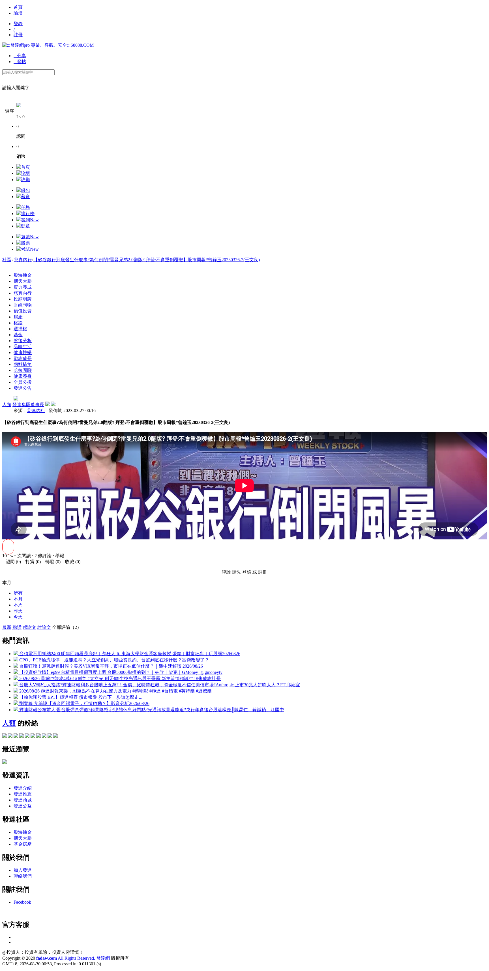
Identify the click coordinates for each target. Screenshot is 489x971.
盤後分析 (23, 340)
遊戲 (30, 236)
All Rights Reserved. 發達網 (73, 958)
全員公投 (23, 382)
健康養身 (23, 376)
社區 (6, 259)
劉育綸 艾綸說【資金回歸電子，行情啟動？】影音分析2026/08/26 (83, 703)
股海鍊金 (23, 832)
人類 (6, 404)
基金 (18, 334)
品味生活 (23, 346)
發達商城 (23, 800)
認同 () (11, 561)
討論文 (44, 627)
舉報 (59, 555)
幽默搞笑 (23, 364)
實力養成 (23, 287)
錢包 (25, 190)
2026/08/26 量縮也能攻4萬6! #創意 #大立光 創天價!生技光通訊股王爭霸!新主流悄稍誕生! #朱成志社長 (119, 678)
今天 (18, 616)
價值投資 (23, 310)
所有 (18, 593)
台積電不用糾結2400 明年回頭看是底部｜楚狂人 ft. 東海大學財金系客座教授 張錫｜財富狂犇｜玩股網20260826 (129, 653)
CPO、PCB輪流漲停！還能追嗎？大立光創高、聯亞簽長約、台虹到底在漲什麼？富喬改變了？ (113, 659)
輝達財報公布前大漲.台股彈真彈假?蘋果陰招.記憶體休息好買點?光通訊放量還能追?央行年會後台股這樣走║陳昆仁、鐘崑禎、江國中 (151, 709)
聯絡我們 (23, 876)
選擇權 (20, 328)
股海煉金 (23, 275)
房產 (18, 316)
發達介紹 (23, 788)
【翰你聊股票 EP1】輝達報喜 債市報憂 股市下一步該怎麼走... (80, 697)
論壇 (18, 13)
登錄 (18, 23)
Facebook (22, 902)
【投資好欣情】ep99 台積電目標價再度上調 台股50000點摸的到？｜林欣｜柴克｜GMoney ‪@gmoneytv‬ (120, 672)
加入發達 (23, 870)
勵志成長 (23, 358)
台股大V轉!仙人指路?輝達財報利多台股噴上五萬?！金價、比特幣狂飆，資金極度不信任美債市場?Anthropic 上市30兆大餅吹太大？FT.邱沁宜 (159, 684)
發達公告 (23, 388)
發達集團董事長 (28, 404)
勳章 (25, 226)
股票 (25, 243)
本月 (18, 599)
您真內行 (23, 259)
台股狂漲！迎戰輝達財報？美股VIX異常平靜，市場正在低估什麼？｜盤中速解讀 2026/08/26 (110, 666)
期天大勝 (23, 281)
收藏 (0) (71, 561)
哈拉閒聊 (23, 370)
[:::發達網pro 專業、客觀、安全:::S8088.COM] (48, 45)
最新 (6, 627)
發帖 (20, 61)
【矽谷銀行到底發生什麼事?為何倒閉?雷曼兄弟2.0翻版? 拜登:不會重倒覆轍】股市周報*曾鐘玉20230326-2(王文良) (146, 259)
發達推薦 (23, 794)
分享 (20, 55)
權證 (18, 322)
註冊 (18, 34)
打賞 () (31, 561)
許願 (25, 179)
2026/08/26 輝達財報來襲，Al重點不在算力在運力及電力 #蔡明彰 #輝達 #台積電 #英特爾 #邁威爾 (115, 691)
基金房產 (23, 844)
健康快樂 (23, 352)
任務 (25, 207)
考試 (30, 249)
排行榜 (28, 213)
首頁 (18, 7)
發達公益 (23, 805)
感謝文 (29, 627)
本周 (18, 605)
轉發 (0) (51, 561)
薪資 (25, 196)
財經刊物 (23, 305)
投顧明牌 (23, 299)
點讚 (17, 627)
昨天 (18, 610)
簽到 (30, 219)
